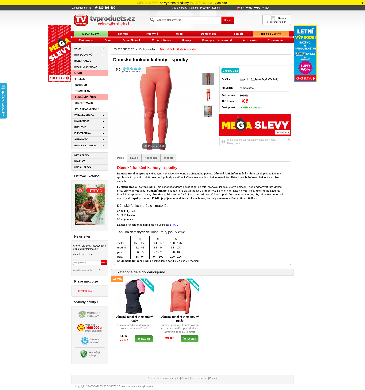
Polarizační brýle (87, 109)
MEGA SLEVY (91, 33)
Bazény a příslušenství (217, 40)
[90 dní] (90, 340)
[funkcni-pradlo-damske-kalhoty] (208, 79)
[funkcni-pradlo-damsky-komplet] (208, 111)
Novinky (79, 161)
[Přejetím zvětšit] (154, 107)
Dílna (108, 40)
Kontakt (193, 7)
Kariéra (216, 7)
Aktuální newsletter (83, 270)
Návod (134, 157)
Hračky (186, 40)
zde (224, 2)
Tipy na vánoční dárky (168, 378)
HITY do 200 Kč (271, 33)
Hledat (228, 20)
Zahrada (123, 33)
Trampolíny (82, 91)
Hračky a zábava (85, 145)
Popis (120, 157)
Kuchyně (152, 33)
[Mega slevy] (59, 53)
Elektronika (86, 40)
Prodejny (205, 7)
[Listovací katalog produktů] (90, 204)
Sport (78, 73)
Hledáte (168, 157)
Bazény (151, 378)
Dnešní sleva (82, 167)
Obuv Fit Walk (132, 40)
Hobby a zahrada (85, 66)
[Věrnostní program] (90, 314)
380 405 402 (106, 7)
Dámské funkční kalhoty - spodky (178, 49)
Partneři (213, 378)
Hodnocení (151, 157)
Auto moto (250, 40)
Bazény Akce (82, 61)
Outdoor (81, 85)
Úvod (77, 48)
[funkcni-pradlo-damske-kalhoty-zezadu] (208, 95)
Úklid (179, 33)
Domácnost (208, 33)
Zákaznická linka (81, 7)
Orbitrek (185, 378)
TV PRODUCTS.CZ (124, 49)
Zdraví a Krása (161, 40)
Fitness (80, 79)
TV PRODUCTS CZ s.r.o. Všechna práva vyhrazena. (126, 386)
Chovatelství (276, 40)
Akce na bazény (199, 378)
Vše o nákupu (179, 7)
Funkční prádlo (85, 97)
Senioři (238, 33)
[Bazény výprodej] (305, 53)
